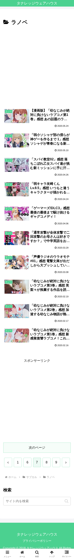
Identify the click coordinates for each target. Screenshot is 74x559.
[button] (66, 507)
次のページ (37, 447)
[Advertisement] (37, 66)
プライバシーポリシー (37, 540)
